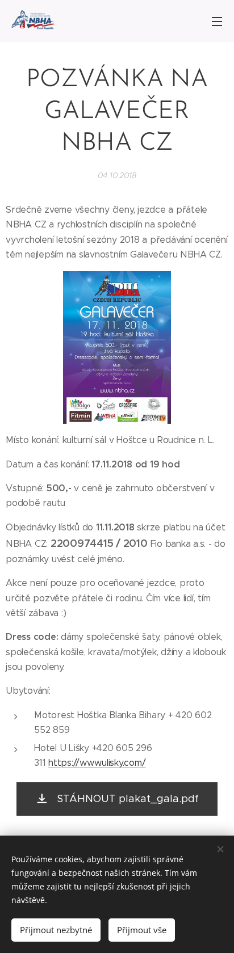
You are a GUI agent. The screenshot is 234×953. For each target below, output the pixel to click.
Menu (217, 21)
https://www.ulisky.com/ (96, 762)
